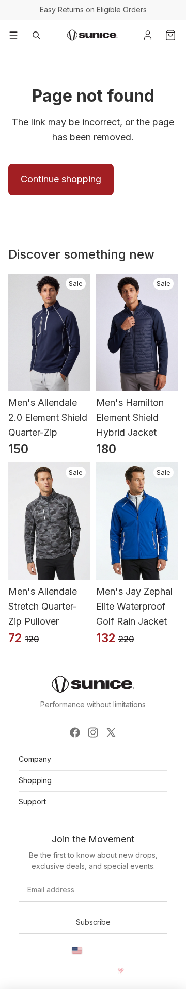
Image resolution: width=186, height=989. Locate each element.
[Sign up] (93, 922)
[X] (111, 732)
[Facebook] (75, 732)
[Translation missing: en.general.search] (36, 35)
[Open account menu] (147, 35)
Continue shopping (61, 178)
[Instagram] (93, 732)
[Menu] (13, 35)
